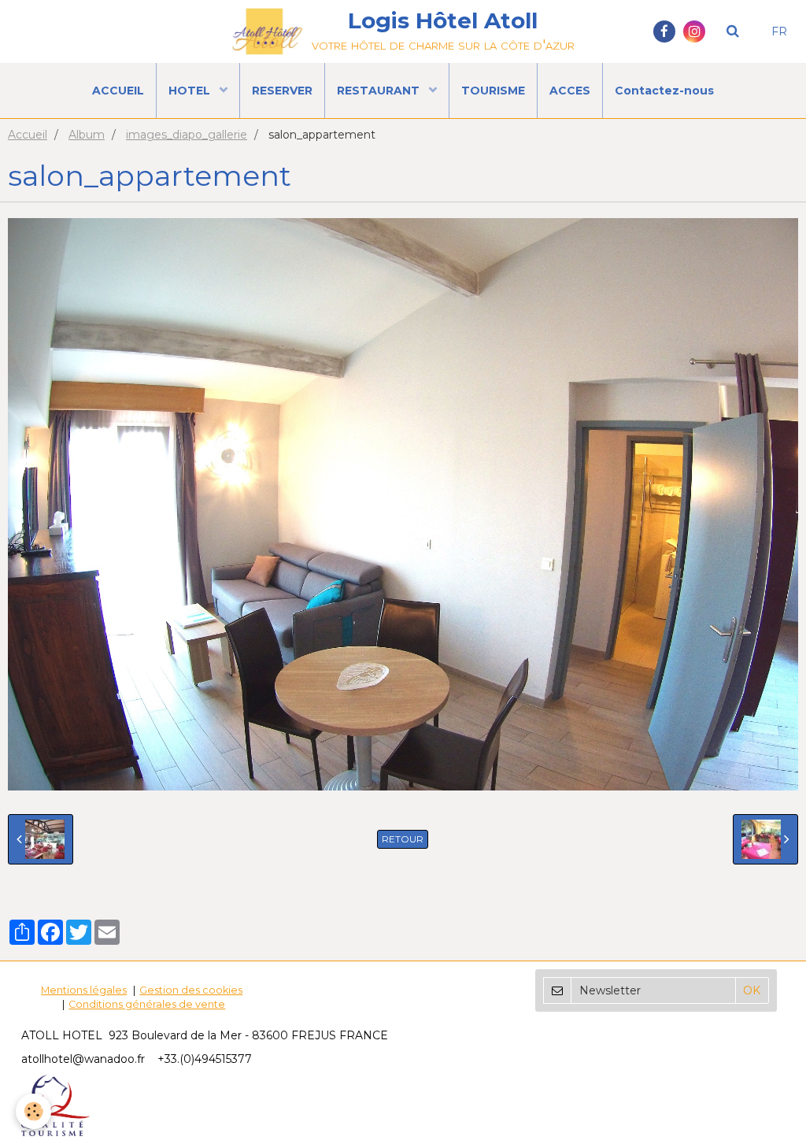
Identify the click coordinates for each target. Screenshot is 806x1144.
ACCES (569, 90)
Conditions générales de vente (146, 1004)
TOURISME (493, 90)
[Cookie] (33, 1111)
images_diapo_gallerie (186, 135)
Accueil (27, 135)
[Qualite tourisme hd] (55, 1105)
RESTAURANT (380, 90)
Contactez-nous (664, 90)
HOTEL (190, 90)
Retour (402, 839)
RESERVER (282, 90)
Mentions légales (84, 990)
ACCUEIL (118, 90)
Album (86, 135)
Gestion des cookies (190, 990)
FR (779, 31)
